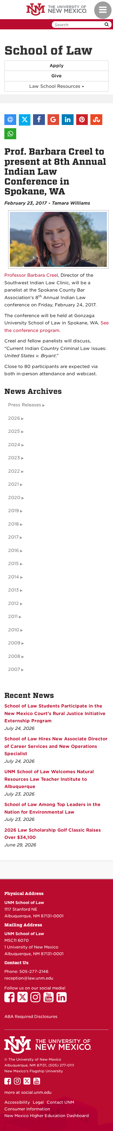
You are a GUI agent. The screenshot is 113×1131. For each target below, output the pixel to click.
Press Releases (24, 405)
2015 (13, 563)
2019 (13, 510)
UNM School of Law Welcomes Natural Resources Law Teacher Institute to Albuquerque (49, 779)
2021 (13, 484)
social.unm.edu (36, 1092)
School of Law (48, 51)
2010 (13, 629)
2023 (14, 457)
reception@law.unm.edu (28, 978)
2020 (14, 497)
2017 (13, 537)
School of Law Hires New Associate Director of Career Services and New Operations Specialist (55, 746)
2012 (13, 603)
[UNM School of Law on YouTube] (50, 1000)
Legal (38, 1102)
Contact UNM (60, 1102)
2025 (14, 431)
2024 (14, 444)
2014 (13, 577)
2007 (14, 669)
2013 (13, 590)
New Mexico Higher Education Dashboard (46, 1115)
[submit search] (107, 24)
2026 (14, 418)
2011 (13, 616)
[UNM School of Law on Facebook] (10, 1000)
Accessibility (17, 1102)
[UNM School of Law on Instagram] (36, 1000)
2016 (13, 550)
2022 (14, 471)
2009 (14, 643)
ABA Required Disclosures (30, 1016)
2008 (14, 656)
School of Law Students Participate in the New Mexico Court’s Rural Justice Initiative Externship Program (54, 713)
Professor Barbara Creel (31, 275)
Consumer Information (27, 1109)
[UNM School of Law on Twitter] (23, 1000)
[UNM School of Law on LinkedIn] (63, 1000)
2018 (13, 524)
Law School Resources (55, 86)
